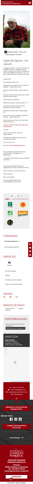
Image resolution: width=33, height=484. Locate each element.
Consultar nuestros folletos (16, 427)
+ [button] (5, 349)
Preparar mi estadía (12, 52)
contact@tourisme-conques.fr (16, 471)
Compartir (21, 196)
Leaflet (12, 381)
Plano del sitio (11, 483)
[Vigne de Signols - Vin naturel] (15, 363)
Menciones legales (21, 483)
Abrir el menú (27, 0)
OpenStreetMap (19, 381)
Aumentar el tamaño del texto (12, 196)
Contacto (16, 477)
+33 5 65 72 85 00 (18, 469)
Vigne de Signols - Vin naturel (14, 54)
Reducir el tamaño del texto (15, 196)
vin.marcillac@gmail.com (17, 145)
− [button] (5, 352)
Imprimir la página (18, 196)
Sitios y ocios (22, 52)
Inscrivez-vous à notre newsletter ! (16, 408)
